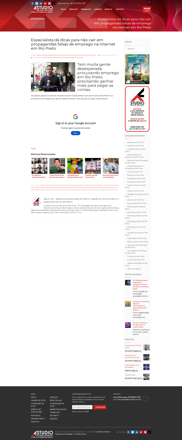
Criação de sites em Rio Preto (135, 150)
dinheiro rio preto (60, 185)
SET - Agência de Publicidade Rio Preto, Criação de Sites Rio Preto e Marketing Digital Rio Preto (64, 55)
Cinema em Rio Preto (135, 146)
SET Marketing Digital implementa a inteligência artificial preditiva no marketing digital (140, 284)
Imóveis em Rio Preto (135, 191)
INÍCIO (33, 397)
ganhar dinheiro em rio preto (76, 185)
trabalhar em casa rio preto (75, 187)
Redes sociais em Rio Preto (137, 242)
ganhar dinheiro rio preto (94, 185)
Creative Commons (102, 432)
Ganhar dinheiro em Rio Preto (52, 57)
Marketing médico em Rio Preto (136, 216)
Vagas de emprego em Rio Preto (72, 57)
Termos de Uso (80, 434)
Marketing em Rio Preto (136, 212)
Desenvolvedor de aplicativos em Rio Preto (134, 156)
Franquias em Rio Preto (136, 182)
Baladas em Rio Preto (135, 142)
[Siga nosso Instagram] (49, 3)
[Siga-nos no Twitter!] (36, 3)
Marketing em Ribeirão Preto (135, 207)
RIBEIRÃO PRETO (37, 419)
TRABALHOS (55, 412)
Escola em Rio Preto (135, 172)
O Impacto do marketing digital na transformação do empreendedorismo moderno (141, 306)
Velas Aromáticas (134, 269)
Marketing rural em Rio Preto (135, 228)
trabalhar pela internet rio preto (69, 190)
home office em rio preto (111, 185)
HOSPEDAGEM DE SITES (57, 404)
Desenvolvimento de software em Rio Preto (134, 167)
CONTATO (35, 422)
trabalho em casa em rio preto (90, 190)
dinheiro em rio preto (47, 185)
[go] (146, 49)
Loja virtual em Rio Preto (137, 203)
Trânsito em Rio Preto (136, 256)
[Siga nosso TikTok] (53, 3)
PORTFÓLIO (35, 415)
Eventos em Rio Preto (135, 175)
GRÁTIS (147, 9)
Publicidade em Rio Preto (137, 238)
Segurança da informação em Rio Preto (136, 246)
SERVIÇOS (54, 397)
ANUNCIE (54, 419)
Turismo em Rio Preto (136, 260)
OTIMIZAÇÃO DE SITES (37, 404)
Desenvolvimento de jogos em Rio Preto (136, 161)
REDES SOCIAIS (56, 400)
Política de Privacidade (64, 434)
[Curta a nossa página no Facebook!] (32, 3)
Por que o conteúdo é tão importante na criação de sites (140, 325)
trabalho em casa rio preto (109, 190)
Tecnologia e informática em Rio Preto (136, 252)
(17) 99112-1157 (79, 3)
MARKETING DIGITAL (58, 409)
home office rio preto (38, 187)
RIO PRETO (54, 415)
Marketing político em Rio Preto (136, 222)
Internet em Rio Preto (135, 200)
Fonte (33, 148)
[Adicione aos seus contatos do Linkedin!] (41, 3)
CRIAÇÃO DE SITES (38, 400)
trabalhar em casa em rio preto (55, 187)
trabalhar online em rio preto (93, 187)
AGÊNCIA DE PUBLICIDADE (36, 410)
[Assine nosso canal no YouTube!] (45, 3)
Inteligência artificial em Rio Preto (137, 195)
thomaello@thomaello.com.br (129, 399)
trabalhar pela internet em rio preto (46, 190)
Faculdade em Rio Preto (136, 178)
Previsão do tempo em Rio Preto (136, 233)
